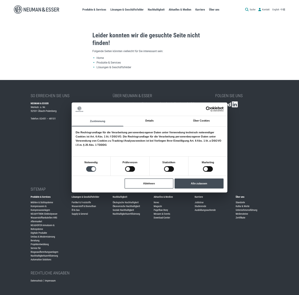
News (156, 202)
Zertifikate (240, 217)
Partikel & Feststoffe (81, 202)
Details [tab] (149, 120)
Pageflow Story (161, 210)
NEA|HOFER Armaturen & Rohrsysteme (43, 227)
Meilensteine (242, 213)
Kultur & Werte (243, 206)
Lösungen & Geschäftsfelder (114, 67)
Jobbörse (199, 202)
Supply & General (80, 213)
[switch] (130, 169)
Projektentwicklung (40, 244)
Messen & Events (162, 213)
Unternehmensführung (246, 210)
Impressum (50, 280)
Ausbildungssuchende (205, 210)
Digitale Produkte (39, 232)
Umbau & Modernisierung (43, 236)
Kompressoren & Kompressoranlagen (40, 208)
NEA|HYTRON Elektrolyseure (44, 213)
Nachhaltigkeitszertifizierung (44, 255)
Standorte (240, 202)
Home (100, 58)
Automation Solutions (41, 259)
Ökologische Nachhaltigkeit (126, 202)
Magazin (158, 206)
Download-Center (162, 217)
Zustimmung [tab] (97, 121)
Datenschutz (37, 280)
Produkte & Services (109, 62)
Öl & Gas (76, 210)
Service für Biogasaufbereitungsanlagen (44, 250)
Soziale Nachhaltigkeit (123, 210)
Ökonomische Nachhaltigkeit (126, 206)
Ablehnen (149, 183)
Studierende (200, 206)
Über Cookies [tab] (201, 120)
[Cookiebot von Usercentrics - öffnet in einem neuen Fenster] (208, 109)
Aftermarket (36, 221)
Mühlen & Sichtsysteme (42, 202)
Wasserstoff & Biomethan (84, 206)
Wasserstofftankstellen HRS (44, 217)
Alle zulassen (199, 183)
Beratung (35, 240)
